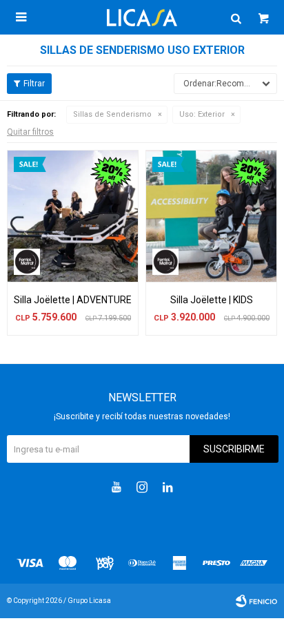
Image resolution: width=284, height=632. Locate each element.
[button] (236, 17)
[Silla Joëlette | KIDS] (211, 216)
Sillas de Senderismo (112, 114)
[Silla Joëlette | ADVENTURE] (73, 216)
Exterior (202, 114)
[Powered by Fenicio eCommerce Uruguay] (256, 601)
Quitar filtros (30, 132)
